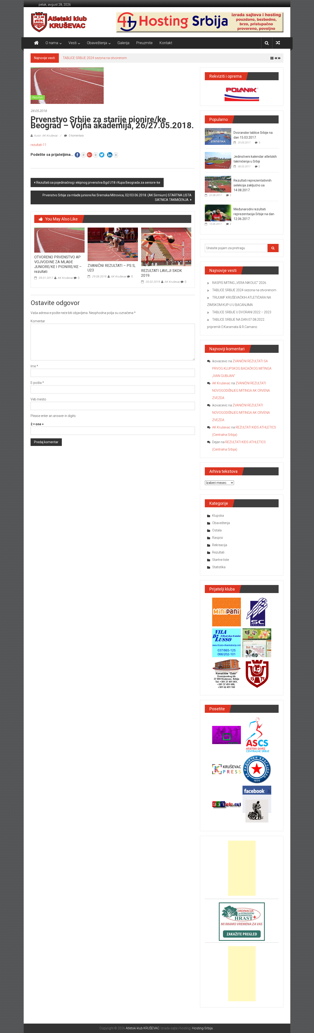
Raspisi (217, 537)
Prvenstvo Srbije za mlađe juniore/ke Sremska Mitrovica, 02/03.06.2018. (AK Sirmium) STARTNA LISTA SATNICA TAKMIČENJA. (117, 197)
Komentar (38, 321)
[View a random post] (278, 42)
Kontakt (166, 43)
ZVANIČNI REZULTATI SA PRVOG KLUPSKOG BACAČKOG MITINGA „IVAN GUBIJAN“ (241, 368)
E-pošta (37, 383)
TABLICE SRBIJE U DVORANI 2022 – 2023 (241, 312)
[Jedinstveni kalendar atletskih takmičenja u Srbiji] (218, 160)
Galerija (123, 43)
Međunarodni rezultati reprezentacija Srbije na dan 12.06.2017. (254, 214)
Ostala (217, 530)
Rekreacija (219, 545)
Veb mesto (38, 399)
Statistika (219, 567)
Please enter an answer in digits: (53, 416)
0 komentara (76, 135)
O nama (52, 43)
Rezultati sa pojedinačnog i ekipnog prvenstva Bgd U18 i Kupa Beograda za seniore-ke (98, 182)
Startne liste (220, 560)
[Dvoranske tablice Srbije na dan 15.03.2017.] (218, 136)
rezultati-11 (38, 145)
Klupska (218, 515)
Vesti (73, 43)
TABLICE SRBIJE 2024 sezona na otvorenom (95, 58)
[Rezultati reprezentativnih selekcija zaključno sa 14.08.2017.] (218, 184)
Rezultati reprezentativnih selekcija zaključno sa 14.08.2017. (252, 185)
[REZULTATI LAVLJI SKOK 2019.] (166, 246)
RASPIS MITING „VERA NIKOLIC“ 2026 (239, 283)
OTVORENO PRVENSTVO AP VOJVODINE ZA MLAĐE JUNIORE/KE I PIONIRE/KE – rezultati (58, 264)
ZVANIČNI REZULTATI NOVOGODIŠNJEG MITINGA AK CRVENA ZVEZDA (241, 390)
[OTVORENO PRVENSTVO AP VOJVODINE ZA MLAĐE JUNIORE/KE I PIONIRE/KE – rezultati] (59, 240)
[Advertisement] (242, 868)
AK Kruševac (65, 278)
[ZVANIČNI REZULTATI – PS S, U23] (113, 244)
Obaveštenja (97, 43)
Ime (34, 366)
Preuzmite (144, 43)
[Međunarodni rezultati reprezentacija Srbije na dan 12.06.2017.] (218, 213)
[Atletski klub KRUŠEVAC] (59, 22)
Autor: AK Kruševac (46, 135)
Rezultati (37, 97)
